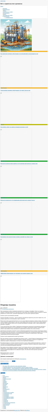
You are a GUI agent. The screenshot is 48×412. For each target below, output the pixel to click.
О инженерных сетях (7, 393)
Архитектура (3, 161)
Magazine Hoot (17, 410)
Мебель (4, 387)
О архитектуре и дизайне (8, 392)
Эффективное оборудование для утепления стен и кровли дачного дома (16, 273)
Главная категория (7, 378)
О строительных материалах (8, 309)
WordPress (27, 410)
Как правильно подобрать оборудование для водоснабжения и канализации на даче (19, 53)
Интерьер (5, 384)
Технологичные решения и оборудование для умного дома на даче (15, 90)
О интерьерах (6, 394)
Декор (4, 380)
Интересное (5, 383)
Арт (4, 375)
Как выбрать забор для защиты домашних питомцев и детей (14, 127)
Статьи (4, 407)
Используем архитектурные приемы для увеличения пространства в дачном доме (19, 163)
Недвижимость (6, 389)
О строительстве (6, 403)
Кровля (4, 385)
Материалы (5, 386)
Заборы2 (5, 382)
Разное (4, 406)
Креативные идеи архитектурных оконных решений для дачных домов (16, 236)
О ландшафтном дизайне (8, 396)
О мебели (5, 399)
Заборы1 (2, 124)
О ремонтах (5, 400)
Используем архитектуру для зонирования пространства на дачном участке (17, 200)
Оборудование (3, 51)
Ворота (4, 377)
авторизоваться (23, 358)
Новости (5, 390)
